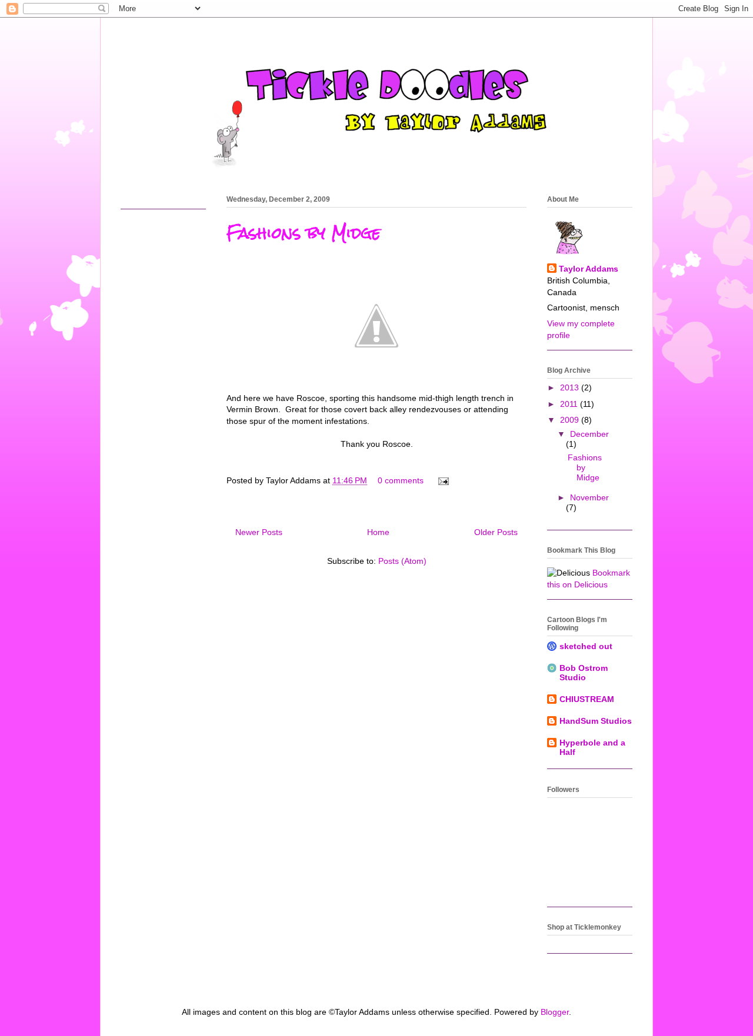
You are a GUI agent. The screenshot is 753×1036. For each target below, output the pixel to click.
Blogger (555, 1012)
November (589, 497)
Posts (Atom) (402, 561)
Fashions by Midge (303, 232)
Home (378, 532)
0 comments (401, 480)
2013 (570, 387)
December (589, 434)
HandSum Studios (595, 721)
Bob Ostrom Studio (583, 672)
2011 (570, 404)
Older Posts (496, 532)
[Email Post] (441, 480)
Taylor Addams (588, 268)
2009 (570, 420)
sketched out (585, 646)
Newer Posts (258, 532)
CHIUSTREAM (586, 699)
